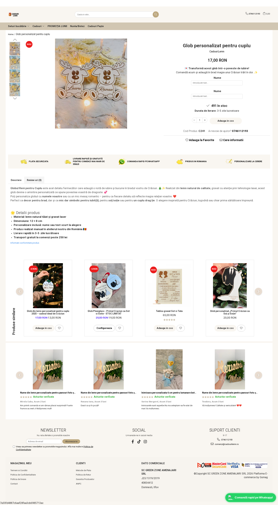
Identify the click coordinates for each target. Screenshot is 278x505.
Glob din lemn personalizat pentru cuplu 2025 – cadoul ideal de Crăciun (48, 312)
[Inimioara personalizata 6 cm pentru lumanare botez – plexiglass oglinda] (169, 369)
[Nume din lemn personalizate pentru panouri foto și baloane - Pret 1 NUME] (48, 369)
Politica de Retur (83, 475)
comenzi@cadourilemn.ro (226, 444)
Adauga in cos (226, 120)
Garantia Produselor (85, 479)
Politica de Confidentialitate (23, 475)
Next (15, 98)
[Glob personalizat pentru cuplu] (91, 84)
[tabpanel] (91, 84)
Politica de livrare (18, 479)
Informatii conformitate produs (24, 243)
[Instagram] (145, 441)
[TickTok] (139, 441)
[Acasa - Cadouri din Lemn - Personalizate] (24, 14)
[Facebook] (133, 441)
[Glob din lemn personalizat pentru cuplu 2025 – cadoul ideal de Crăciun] (48, 285)
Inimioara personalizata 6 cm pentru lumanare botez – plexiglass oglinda (180, 392)
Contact (14, 484)
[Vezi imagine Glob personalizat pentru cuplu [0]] (15, 48)
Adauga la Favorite (201, 140)
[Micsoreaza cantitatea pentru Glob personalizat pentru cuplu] (194, 120)
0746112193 (226, 439)
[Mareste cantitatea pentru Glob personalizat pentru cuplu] (205, 120)
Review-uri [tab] (34, 180)
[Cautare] (156, 14)
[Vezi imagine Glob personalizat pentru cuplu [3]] (15, 89)
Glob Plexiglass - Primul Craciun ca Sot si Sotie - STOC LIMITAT (109, 312)
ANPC (78, 484)
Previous (15, 40)
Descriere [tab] (16, 180)
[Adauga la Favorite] (59, 328)
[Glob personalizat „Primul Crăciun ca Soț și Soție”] (229, 285)
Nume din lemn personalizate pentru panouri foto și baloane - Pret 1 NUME (59, 392)
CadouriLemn (216, 51)
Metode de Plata (83, 470)
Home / (11, 34)
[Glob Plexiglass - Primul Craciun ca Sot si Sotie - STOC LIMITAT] (108, 285)
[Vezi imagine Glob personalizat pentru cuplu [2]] (15, 76)
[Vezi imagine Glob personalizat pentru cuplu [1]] (15, 62)
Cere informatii (232, 140)
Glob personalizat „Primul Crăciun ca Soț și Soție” (230, 312)
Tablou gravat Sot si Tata (169, 311)
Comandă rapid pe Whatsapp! (254, 497)
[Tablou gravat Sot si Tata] (169, 285)
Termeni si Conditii (18, 470)
